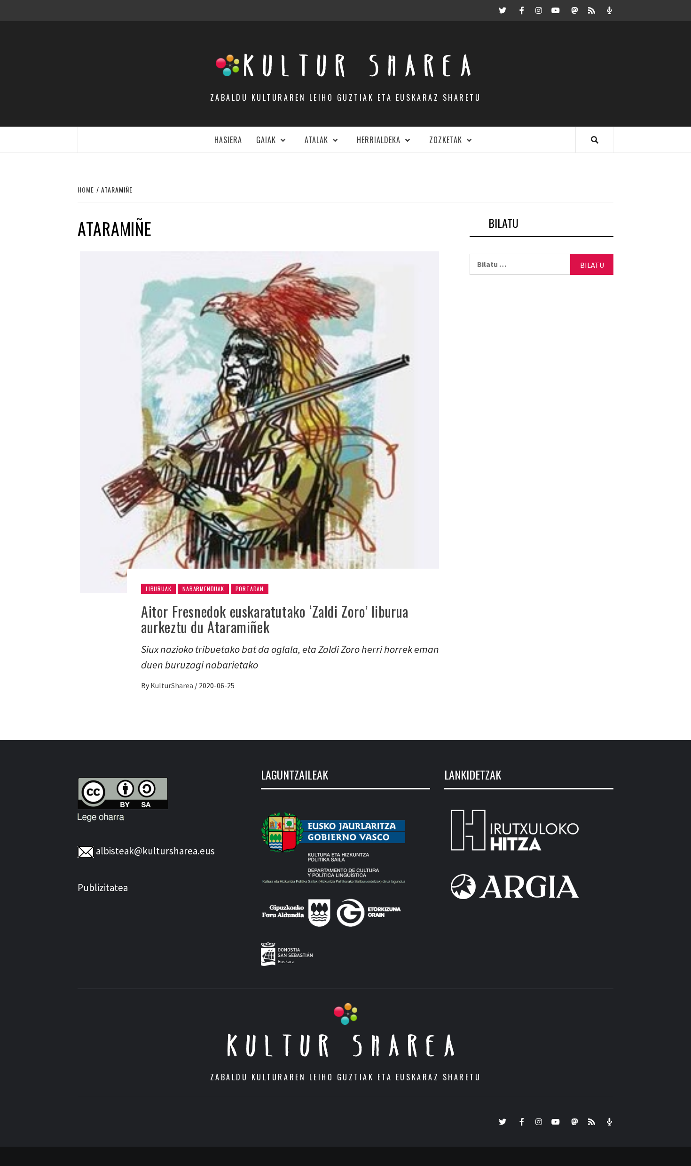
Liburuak (158, 589)
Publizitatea (103, 887)
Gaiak (266, 139)
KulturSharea (172, 685)
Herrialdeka (378, 139)
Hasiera (228, 139)
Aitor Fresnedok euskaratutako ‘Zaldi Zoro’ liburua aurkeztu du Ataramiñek (274, 619)
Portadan (250, 589)
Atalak (316, 139)
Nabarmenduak (203, 589)
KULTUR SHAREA (345, 1045)
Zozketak (445, 139)
